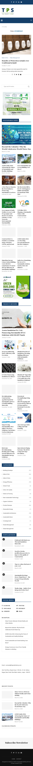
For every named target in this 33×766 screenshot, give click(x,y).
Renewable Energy (17, 509)
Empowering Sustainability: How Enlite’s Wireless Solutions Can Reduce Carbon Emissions (8, 428)
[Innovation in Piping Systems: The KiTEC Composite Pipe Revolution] (24, 441)
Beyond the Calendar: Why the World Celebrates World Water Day (16, 148)
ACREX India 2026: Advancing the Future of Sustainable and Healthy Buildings (8, 168)
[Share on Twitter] (16, 74)
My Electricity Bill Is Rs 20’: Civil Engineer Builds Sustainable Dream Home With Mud (23, 190)
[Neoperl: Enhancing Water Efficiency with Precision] (9, 344)
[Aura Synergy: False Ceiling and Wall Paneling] (24, 418)
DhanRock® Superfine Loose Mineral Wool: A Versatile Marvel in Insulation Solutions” (24, 377)
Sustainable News (17, 517)
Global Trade (17, 486)
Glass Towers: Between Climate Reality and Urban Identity (22, 693)
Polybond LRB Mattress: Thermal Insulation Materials (22, 542)
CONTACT (18, 759)
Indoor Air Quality (17, 490)
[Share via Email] (20, 74)
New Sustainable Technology (17, 497)
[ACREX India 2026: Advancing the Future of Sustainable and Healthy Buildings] (9, 158)
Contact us (5, 681)
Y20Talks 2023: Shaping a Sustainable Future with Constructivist (24, 213)
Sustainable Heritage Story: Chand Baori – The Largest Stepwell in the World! (22, 578)
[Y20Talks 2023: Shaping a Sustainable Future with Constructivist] (24, 203)
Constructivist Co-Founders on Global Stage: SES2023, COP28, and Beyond (8, 241)
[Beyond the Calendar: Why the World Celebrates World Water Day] (16, 134)
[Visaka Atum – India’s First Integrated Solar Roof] (7, 591)
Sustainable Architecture (17, 513)
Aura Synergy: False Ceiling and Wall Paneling (23, 426)
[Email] (21, 2)
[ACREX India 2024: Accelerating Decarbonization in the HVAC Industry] (24, 232)
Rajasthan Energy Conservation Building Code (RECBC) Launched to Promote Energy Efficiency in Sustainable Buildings (9, 265)
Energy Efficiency (17, 482)
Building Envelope (17, 470)
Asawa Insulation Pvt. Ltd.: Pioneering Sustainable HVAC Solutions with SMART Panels (14, 332)
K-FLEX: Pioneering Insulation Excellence (8, 376)
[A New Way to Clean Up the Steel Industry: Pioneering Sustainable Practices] (9, 180)
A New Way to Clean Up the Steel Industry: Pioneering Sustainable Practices (9, 189)
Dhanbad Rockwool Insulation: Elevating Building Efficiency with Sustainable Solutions (23, 355)
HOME (13, 759)
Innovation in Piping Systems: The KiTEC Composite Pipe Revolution (23, 450)
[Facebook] (11, 2)
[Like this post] (12, 74)
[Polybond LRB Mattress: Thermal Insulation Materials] (7, 543)
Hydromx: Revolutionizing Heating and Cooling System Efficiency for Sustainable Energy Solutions (8, 452)
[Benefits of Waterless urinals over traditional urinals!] (16, 44)
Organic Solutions (17, 501)
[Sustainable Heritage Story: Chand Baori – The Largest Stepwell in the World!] (7, 578)
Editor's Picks (17, 478)
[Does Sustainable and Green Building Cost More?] (24, 158)
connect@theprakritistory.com (13, 665)
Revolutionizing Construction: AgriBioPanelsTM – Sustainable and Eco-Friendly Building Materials (8, 400)
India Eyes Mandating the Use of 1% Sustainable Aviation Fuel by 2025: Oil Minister (24, 264)
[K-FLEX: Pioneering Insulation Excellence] (9, 367)
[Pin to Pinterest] (18, 74)
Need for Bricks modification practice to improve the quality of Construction (22, 554)
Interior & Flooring (17, 493)
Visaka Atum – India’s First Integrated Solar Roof (23, 589)
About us (4, 677)
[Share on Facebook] (14, 74)
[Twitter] (13, 2)
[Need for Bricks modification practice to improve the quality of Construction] (7, 554)
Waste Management (17, 524)
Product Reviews (17, 505)
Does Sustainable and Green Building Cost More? (24, 167)
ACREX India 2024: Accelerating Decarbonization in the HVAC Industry (23, 241)
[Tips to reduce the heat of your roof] (7, 567)
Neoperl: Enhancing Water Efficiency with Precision (8, 353)
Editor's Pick (5, 57)
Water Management (15, 57)
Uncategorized (17, 521)
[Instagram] (16, 2)
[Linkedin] (18, 2)
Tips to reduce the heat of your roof (23, 565)
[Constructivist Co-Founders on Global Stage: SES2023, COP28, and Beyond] (9, 232)
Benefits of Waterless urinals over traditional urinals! (15, 62)
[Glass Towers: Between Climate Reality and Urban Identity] (7, 694)
